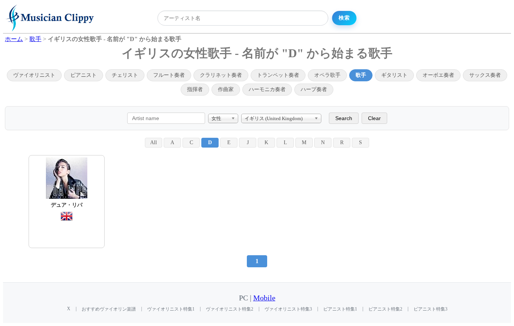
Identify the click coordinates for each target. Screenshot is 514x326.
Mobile (264, 298)
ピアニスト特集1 (340, 309)
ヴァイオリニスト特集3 (288, 309)
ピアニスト (83, 75)
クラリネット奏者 (221, 75)
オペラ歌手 (327, 75)
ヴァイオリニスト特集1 (171, 309)
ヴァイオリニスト (34, 75)
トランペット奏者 (278, 75)
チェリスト (125, 75)
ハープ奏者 (314, 89)
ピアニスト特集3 (430, 309)
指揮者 (195, 89)
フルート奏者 (169, 75)
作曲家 (226, 89)
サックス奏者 (485, 75)
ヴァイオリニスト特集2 (229, 309)
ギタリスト (394, 75)
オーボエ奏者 (438, 75)
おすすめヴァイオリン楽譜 (109, 309)
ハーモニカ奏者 (267, 89)
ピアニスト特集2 (385, 309)
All (153, 142)
